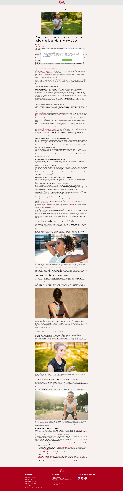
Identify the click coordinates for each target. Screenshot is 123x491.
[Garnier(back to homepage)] (61, 2)
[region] (62, 56)
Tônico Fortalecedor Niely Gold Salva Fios (52, 451)
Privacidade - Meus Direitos (30, 483)
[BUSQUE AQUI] (118, 2)
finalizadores (65, 114)
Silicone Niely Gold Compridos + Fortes (49, 129)
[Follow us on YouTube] (85, 478)
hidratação (49, 449)
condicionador (74, 75)
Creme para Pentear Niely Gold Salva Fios (67, 460)
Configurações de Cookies (30, 481)
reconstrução (58, 456)
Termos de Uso (28, 485)
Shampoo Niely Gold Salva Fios (80, 442)
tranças (72, 204)
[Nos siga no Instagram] (82, 478)
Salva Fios (81, 430)
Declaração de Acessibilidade (31, 477)
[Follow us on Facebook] (79, 478)
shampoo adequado (46, 72)
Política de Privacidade (29, 479)
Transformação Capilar (39, 46)
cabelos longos (45, 204)
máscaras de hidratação (40, 114)
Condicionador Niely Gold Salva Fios (69, 447)
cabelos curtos (56, 205)
